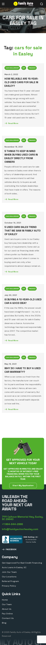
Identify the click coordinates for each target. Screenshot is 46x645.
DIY (23, 68)
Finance (32, 68)
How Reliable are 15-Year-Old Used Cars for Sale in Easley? (21, 82)
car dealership (12, 68)
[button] (41, 4)
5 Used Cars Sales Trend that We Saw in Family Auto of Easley (22, 230)
